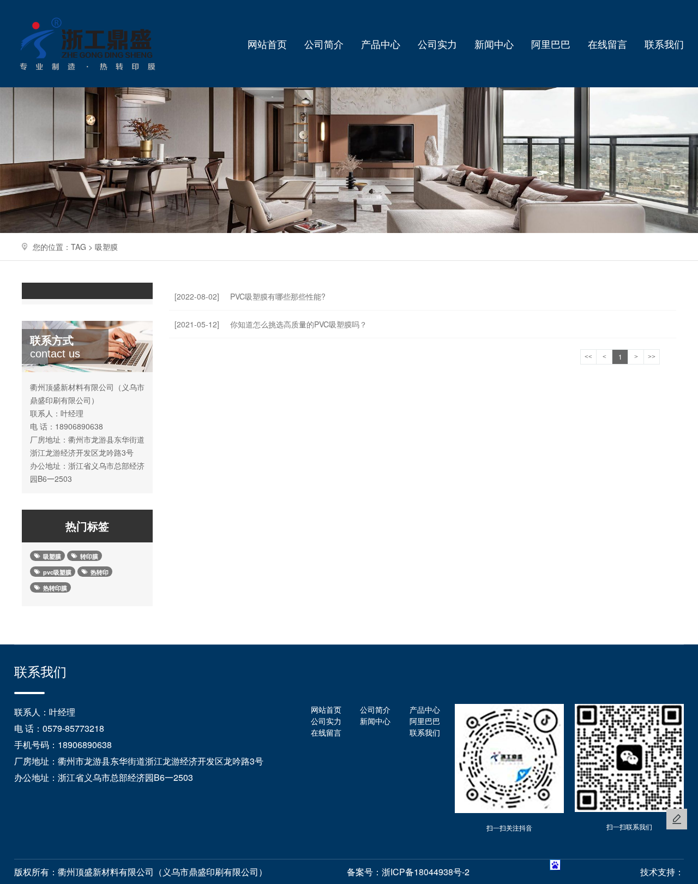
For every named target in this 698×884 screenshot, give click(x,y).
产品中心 (380, 44)
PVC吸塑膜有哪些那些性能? (250, 296)
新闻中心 (494, 44)
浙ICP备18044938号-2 (426, 871)
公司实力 (437, 44)
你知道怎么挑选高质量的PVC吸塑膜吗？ (270, 324)
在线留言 (607, 44)
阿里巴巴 (550, 44)
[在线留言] (676, 819)
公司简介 (324, 44)
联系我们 (664, 44)
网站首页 (267, 44)
